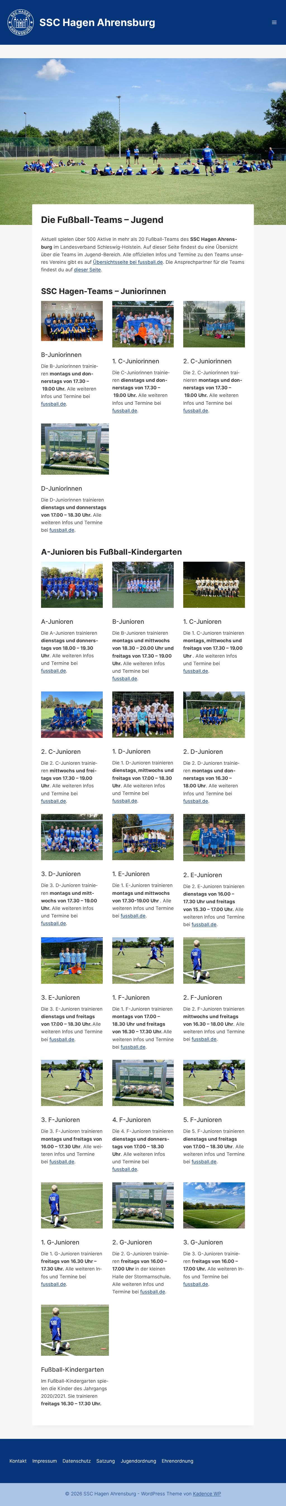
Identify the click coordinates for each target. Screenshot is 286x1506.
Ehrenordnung (177, 1461)
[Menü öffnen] (274, 22)
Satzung (105, 1461)
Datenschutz (77, 1461)
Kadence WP (207, 1493)
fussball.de (53, 404)
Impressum (44, 1461)
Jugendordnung (138, 1461)
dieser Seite (87, 269)
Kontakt (18, 1461)
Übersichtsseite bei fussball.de (128, 262)
